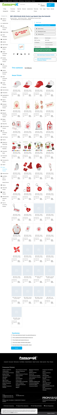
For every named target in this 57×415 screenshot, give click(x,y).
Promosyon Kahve (4, 152)
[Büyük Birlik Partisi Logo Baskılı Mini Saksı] (50, 146)
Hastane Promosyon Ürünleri (4, 72)
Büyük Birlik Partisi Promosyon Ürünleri (34, 18)
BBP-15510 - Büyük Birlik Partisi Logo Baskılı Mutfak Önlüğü (27, 132)
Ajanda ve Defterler (4, 19)
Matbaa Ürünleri (4, 120)
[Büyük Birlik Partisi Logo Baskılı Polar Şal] (17, 166)
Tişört (41, 8)
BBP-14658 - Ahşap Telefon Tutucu (16, 319)
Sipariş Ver (14, 97)
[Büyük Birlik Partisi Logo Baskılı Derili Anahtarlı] (39, 187)
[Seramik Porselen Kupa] (17, 291)
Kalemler (24, 8)
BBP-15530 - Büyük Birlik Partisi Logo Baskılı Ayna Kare (27, 236)
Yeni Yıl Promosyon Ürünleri (4, 204)
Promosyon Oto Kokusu (13, 10)
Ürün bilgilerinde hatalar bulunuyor (21, 340)
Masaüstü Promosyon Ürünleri (4, 115)
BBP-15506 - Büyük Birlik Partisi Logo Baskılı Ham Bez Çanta (27, 111)
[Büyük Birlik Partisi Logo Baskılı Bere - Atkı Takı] (50, 166)
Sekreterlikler (5, 173)
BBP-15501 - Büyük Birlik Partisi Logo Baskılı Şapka (16, 91)
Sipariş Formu (40, 28)
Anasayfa (6, 361)
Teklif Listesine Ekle (45, 25)
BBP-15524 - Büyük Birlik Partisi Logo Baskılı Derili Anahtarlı (50, 194)
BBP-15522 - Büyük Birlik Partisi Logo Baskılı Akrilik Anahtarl (27, 194)
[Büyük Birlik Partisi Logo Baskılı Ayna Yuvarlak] (39, 229)
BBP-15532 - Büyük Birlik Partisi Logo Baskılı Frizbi (50, 236)
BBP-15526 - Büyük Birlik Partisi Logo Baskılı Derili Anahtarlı (27, 215)
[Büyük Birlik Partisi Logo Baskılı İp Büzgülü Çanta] (39, 125)
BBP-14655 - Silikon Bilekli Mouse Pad (28, 298)
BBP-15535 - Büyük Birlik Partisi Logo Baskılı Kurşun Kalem (39, 257)
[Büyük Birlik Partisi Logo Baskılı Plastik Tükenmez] (50, 249)
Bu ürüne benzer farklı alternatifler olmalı (22, 345)
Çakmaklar (4, 39)
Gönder (16, 348)
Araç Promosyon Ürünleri (4, 27)
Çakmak (52, 8)
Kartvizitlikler (5, 89)
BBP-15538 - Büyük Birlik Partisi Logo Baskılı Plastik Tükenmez (27, 277)
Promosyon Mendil (4, 156)
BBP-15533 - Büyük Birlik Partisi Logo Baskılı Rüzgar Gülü (16, 257)
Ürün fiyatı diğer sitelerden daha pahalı (21, 342)
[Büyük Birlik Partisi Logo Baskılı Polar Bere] (39, 166)
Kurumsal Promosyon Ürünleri (4, 106)
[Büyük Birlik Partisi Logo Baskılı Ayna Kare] (28, 229)
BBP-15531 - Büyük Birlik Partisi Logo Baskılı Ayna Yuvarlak (39, 236)
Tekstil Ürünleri (4, 193)
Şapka (44, 8)
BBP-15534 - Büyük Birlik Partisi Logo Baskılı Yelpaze (27, 257)
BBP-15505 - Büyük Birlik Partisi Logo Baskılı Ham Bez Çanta (16, 111)
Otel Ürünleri (5, 137)
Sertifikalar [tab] (28, 68)
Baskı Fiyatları (28, 1)
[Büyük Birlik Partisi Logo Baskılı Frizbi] (50, 229)
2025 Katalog (21, 1)
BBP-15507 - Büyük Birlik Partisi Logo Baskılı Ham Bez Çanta (39, 111)
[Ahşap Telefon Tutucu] (17, 311)
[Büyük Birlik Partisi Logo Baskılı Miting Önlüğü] (17, 125)
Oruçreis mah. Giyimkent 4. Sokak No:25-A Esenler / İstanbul (14, 401)
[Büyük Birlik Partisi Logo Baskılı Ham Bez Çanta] (17, 104)
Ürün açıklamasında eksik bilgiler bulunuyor (23, 337)
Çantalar (4, 41)
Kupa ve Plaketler (4, 100)
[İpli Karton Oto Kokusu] (50, 291)
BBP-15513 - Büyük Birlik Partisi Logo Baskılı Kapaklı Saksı (16, 153)
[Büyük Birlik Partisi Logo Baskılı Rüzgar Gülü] (17, 249)
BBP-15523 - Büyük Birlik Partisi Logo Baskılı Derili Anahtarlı (39, 194)
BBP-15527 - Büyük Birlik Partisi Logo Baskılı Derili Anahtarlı (39, 215)
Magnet (3, 110)
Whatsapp (19, 97)
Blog (48, 361)
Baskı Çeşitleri (43, 361)
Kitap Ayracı (4, 92)
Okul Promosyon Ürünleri (4, 132)
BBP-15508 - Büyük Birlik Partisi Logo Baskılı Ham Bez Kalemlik (50, 111)
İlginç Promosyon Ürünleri (4, 78)
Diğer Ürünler (5, 44)
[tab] (17, 67)
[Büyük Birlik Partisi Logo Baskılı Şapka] (17, 83)
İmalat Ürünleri (4, 83)
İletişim (33, 1)
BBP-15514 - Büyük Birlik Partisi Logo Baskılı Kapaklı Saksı (27, 153)
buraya (12, 412)
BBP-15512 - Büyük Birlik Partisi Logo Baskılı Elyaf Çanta (50, 132)
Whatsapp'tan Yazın (42, 31)
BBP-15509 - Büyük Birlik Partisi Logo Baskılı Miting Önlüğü (16, 132)
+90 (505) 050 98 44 (20, 395)
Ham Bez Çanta (19, 10)
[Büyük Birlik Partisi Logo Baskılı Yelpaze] (28, 249)
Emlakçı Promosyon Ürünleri (4, 59)
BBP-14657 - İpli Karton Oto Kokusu (49, 298)
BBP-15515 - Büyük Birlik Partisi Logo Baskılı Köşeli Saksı (39, 153)
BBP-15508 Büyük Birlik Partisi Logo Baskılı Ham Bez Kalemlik (21, 19)
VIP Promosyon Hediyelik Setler (5, 198)
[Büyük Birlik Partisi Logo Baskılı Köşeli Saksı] (39, 146)
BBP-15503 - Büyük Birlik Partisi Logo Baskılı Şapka (39, 91)
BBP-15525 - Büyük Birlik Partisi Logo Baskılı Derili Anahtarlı (16, 215)
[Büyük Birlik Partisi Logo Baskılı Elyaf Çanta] (50, 125)
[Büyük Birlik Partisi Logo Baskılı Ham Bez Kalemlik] (50, 104)
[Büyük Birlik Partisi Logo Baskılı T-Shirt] (17, 229)
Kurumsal (5, 1)
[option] (21, 32)
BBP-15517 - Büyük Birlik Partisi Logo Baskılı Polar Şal (16, 174)
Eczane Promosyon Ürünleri (4, 53)
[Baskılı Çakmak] (39, 270)
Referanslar (10, 1)
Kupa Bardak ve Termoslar (5, 96)
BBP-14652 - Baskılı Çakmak (39, 277)
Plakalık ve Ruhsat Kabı (4, 143)
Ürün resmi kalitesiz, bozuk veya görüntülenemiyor (24, 335)
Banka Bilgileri (28, 361)
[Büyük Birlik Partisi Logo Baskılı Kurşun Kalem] (39, 249)
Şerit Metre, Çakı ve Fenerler (4, 178)
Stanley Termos (5, 182)
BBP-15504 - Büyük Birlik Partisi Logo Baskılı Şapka (50, 91)
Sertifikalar (15, 1)
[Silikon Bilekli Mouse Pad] (28, 291)
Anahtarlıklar (30, 8)
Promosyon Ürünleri (13, 18)
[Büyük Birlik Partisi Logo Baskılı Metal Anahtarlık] (50, 208)
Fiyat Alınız (47, 46)
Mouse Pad (4, 123)
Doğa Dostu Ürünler (4, 48)
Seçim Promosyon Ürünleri (4, 169)
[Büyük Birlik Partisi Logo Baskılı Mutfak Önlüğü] (28, 125)
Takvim (4, 185)
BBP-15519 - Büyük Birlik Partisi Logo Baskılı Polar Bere (39, 174)
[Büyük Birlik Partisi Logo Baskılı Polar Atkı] (28, 166)
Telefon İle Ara (41, 34)
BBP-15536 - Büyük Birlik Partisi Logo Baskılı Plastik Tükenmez (50, 257)
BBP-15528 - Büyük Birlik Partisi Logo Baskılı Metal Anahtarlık (50, 215)
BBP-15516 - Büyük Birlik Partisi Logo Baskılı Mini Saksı (50, 153)
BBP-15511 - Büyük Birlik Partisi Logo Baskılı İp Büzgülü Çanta (39, 132)
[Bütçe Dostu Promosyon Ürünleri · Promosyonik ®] (10, 4)
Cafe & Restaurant (4, 35)
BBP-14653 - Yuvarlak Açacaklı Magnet (50, 277)
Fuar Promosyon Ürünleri (4, 66)
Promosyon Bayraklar (4, 147)
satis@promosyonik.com (7, 397)
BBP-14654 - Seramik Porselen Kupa (16, 298)
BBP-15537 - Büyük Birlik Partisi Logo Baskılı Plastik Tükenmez (16, 277)
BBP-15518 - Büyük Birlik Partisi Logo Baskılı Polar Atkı (27, 174)
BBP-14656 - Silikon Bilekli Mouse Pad (39, 298)
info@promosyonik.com (7, 395)
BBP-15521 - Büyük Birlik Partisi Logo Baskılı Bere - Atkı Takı (16, 194)
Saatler (3, 164)
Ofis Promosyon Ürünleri (5, 127)
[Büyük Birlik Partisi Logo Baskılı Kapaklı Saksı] (17, 146)
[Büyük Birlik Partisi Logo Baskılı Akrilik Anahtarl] (28, 187)
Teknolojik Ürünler (36, 10)
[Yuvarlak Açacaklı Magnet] (50, 270)
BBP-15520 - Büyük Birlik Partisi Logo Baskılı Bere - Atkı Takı (50, 174)
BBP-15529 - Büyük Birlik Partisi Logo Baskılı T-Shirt (16, 236)
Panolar (4, 139)
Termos (48, 8)
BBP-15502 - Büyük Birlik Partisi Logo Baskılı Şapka (27, 91)
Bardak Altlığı (5, 32)
